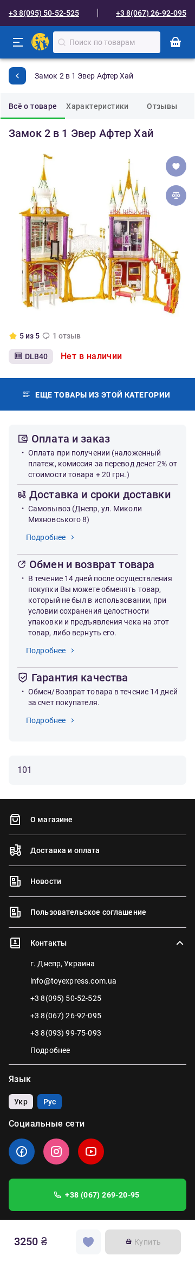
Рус (49, 1101)
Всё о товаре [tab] (33, 106)
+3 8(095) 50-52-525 (44, 13)
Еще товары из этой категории (102, 395)
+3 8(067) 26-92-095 (151, 13)
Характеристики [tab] (97, 106)
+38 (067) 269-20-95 (102, 1195)
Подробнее (46, 537)
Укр (20, 1101)
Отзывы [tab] (162, 106)
